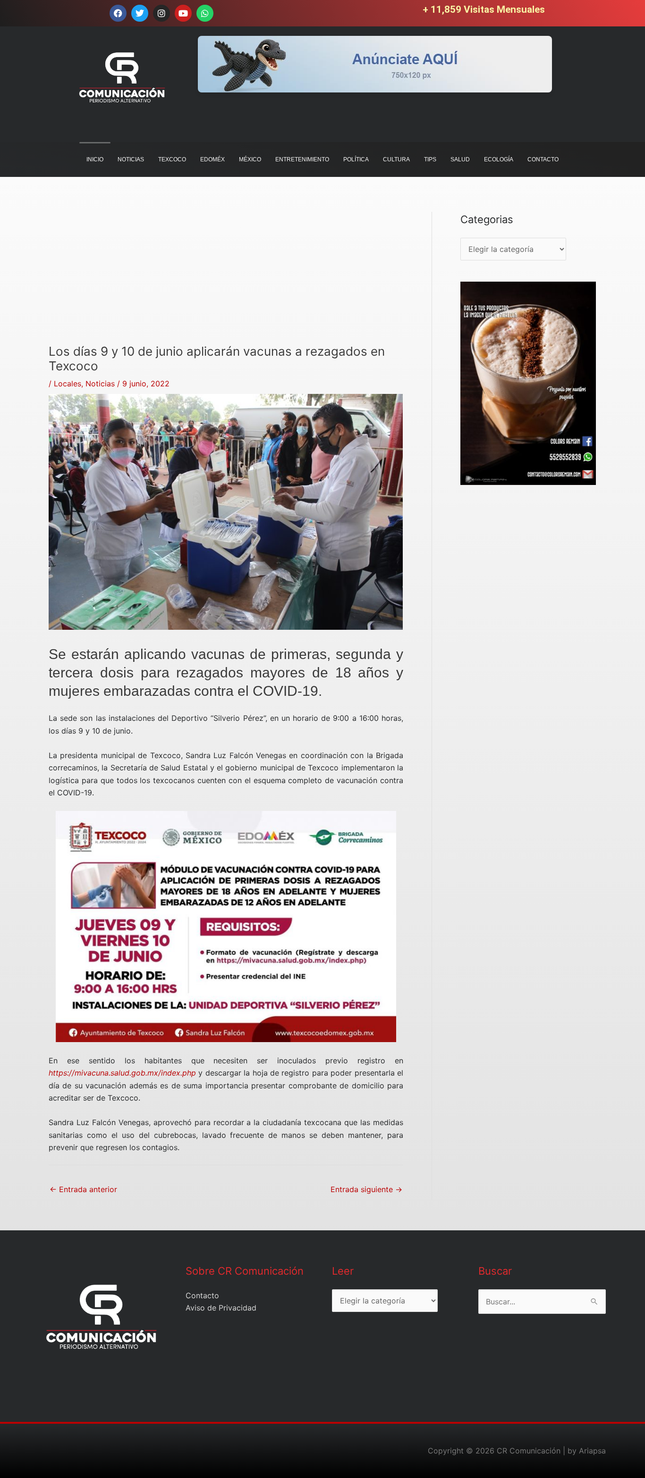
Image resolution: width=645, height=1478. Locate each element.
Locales (67, 383)
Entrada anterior (83, 1189)
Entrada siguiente (366, 1189)
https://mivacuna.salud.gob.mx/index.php (122, 1072)
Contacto (202, 1295)
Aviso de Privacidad (221, 1307)
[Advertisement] (226, 278)
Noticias (100, 383)
